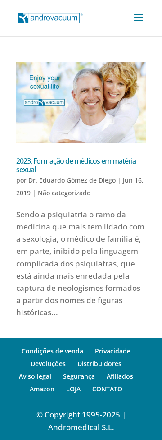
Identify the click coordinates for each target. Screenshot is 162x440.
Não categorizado (64, 192)
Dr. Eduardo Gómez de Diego (72, 180)
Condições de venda (52, 351)
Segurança (79, 376)
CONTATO (107, 389)
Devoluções (48, 363)
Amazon (42, 389)
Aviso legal (35, 376)
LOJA (73, 389)
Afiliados (120, 376)
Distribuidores (99, 363)
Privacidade (112, 351)
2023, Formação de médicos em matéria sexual (76, 165)
